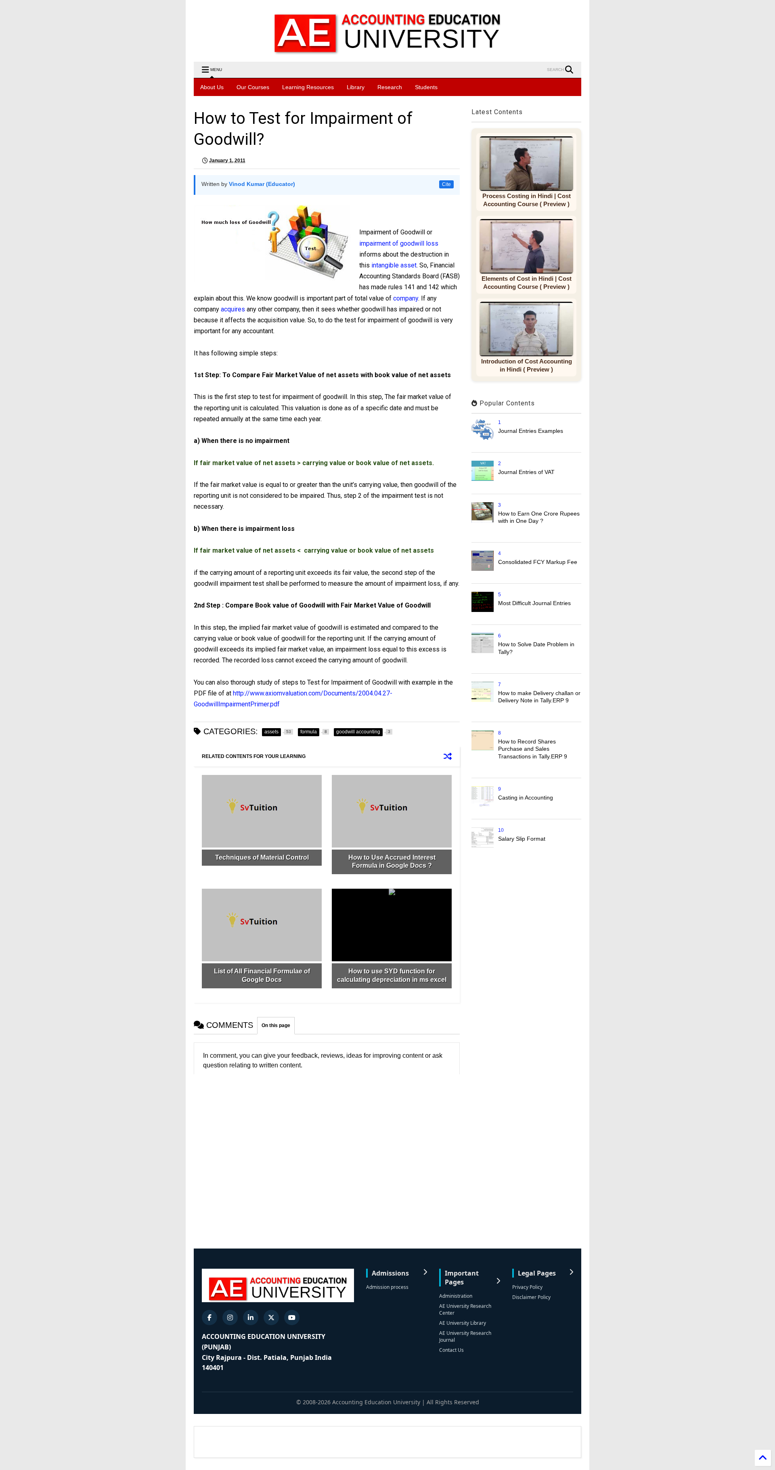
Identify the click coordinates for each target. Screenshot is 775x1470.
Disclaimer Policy (531, 1297)
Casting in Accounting (525, 797)
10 (501, 830)
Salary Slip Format (521, 838)
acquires (233, 309)
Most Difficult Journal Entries (534, 603)
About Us (212, 87)
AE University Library (462, 1323)
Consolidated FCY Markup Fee (537, 562)
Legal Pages (537, 1273)
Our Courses (253, 87)
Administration (455, 1296)
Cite (446, 184)
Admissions (390, 1273)
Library (355, 87)
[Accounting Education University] (387, 52)
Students (426, 87)
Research (389, 87)
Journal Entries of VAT (526, 472)
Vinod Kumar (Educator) (262, 184)
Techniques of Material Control (262, 857)
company (405, 298)
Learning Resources (308, 87)
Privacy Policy (527, 1287)
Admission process (387, 1287)
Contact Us (451, 1350)
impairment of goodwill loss (398, 243)
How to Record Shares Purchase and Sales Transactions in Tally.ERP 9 (532, 748)
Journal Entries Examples (530, 431)
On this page (276, 1025)
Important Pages (462, 1277)
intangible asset (394, 265)
